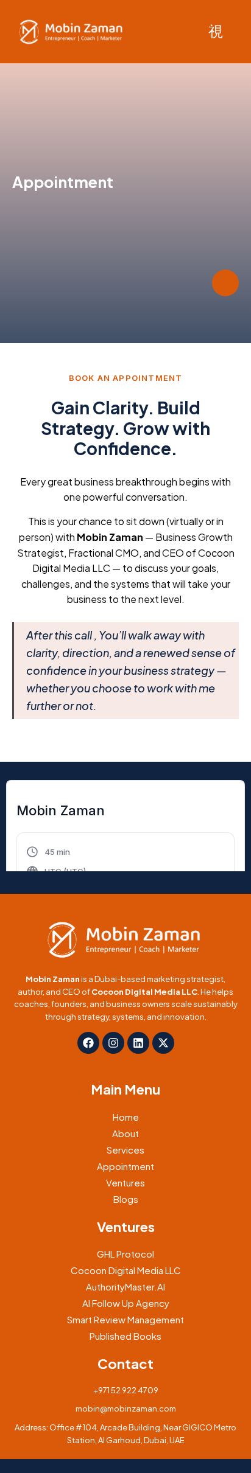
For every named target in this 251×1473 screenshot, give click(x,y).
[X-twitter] (163, 1043)
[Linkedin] (138, 1043)
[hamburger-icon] (216, 31)
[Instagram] (113, 1043)
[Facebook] (88, 1043)
